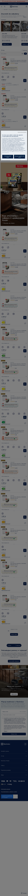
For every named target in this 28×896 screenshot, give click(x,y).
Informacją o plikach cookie (7, 151)
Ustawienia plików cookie (7, 157)
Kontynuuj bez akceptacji (22, 132)
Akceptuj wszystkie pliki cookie (19, 157)
